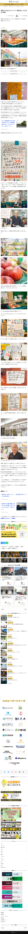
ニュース (2, 845)
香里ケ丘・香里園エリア (12, 548)
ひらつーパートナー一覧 (5, 789)
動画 (1, 854)
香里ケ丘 (4, 548)
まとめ (2, 850)
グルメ (2, 849)
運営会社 (2, 918)
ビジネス (2, 860)
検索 (25, 609)
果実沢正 (17, 546)
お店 (1, 852)
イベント (2, 858)
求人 (1, 861)
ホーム (2, 843)
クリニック (3, 856)
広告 (1, 865)
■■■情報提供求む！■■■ (8, 518)
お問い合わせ (3, 867)
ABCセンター (4, 546)
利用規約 (2, 914)
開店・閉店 (25, 15)
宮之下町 (11, 546)
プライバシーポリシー (4, 916)
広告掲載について (4, 919)
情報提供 (2, 912)
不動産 (2, 863)
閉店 (22, 546)
